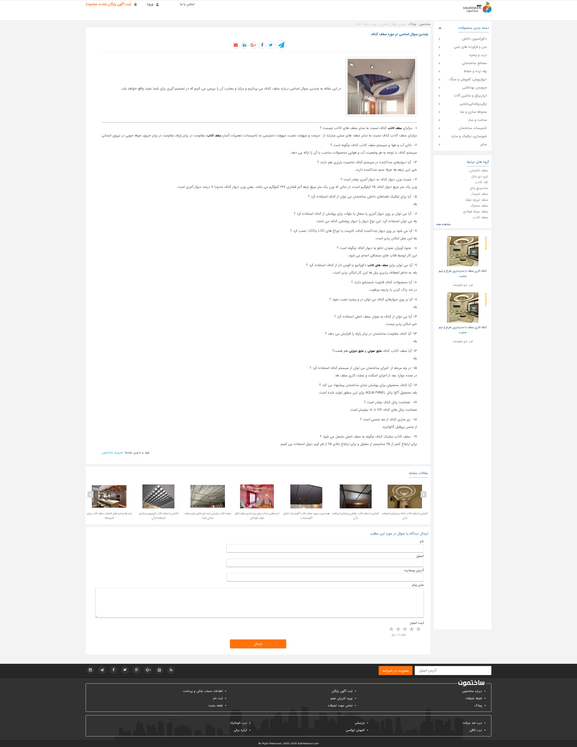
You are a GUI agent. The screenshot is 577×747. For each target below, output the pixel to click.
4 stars (397, 629)
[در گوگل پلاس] (253, 45)
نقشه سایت (215, 705)
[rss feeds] (171, 670)
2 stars (411, 629)
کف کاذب (481, 182)
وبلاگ (478, 705)
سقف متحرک (479, 205)
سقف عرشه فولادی (475, 211)
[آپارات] (159, 670)
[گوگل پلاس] (148, 670)
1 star (418, 629)
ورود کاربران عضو (342, 698)
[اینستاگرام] (90, 670)
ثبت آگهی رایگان (342, 691)
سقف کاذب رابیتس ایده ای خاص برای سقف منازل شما (207, 516)
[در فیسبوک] (262, 45)
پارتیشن (360, 723)
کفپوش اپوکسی (355, 730)
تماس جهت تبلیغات (340, 705)
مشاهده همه (443, 224)
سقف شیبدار (479, 193)
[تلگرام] (102, 670)
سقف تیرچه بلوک (476, 199)
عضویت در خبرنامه (395, 670)
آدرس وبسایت (414, 570)
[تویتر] (125, 670)
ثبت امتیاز (417, 622)
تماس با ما (187, 4)
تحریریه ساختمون (113, 452)
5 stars (391, 629)
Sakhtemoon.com (308, 744)
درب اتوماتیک (238, 723)
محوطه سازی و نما (473, 112)
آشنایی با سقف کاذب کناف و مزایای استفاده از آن (405, 516)
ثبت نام (218, 698)
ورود (150, 4)
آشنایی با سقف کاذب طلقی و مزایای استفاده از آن (355, 516)
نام (422, 541)
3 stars (404, 629)
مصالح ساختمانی (474, 63)
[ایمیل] (235, 45)
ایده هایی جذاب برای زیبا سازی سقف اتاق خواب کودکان (257, 516)
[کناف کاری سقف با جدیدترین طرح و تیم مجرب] (463, 251)
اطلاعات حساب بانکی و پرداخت (203, 691)
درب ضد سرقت (472, 723)
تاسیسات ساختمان (473, 128)
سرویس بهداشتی (474, 87)
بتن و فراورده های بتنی (470, 47)
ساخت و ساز (477, 120)
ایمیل (420, 555)
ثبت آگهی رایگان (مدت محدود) (108, 4)
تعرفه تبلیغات (473, 698)
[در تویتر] (271, 45)
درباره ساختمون (472, 691)
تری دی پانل (479, 176)
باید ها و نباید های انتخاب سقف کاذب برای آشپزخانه (109, 516)
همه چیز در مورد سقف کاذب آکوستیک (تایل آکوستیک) (306, 516)
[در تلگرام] (281, 45)
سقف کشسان (478, 170)
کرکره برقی (240, 730)
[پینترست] (136, 670)
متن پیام (418, 584)
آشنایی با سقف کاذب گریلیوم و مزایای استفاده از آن (158, 516)
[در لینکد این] (244, 45)
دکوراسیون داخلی (474, 39)
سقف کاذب (480, 217)
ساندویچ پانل (479, 188)
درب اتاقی (475, 730)
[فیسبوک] (113, 670)
